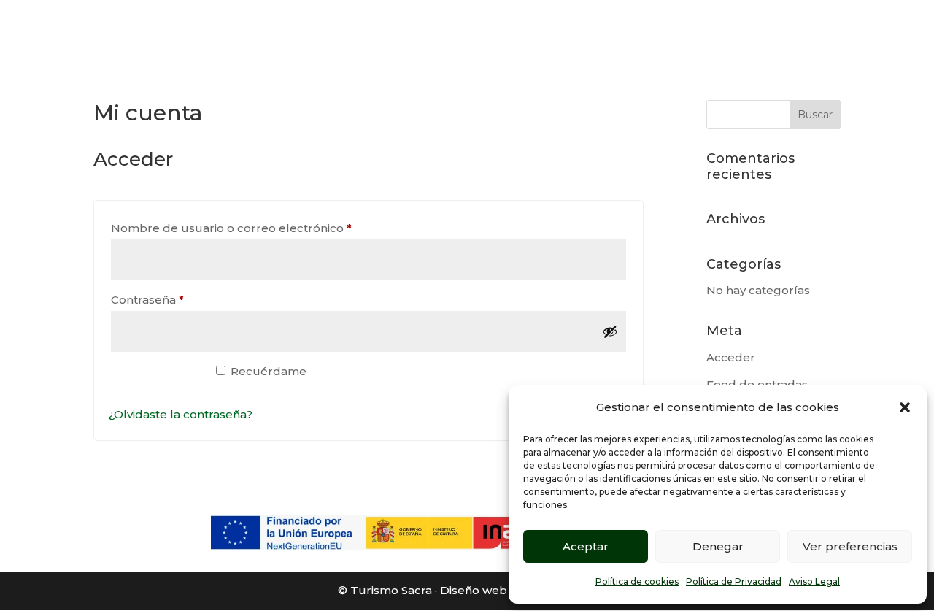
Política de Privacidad (733, 581)
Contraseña (179, 299)
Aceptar (586, 546)
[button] (905, 407)
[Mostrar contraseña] (610, 331)
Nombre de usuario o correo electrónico (263, 227)
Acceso (154, 379)
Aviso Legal (814, 581)
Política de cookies (637, 581)
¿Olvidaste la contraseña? (180, 414)
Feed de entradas (757, 384)
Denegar (718, 546)
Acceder (730, 357)
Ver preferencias (850, 546)
